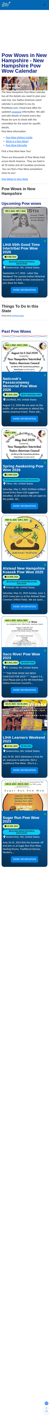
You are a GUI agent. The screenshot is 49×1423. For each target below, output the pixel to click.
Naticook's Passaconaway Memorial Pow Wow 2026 (20, 384)
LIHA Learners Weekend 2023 (24, 739)
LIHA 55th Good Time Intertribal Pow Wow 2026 (21, 248)
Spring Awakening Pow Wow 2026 (23, 468)
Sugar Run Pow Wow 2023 (21, 819)
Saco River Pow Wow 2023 (21, 656)
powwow (16, 112)
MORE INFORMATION (24, 290)
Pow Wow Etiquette (16, 145)
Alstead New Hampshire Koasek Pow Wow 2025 (24, 570)
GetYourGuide (18, 316)
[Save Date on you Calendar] (45, 241)
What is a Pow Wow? (17, 141)
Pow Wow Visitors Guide (19, 137)
